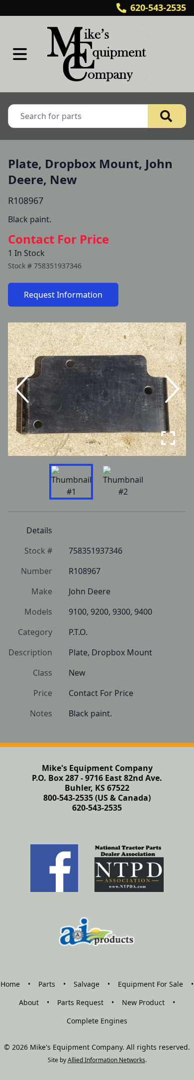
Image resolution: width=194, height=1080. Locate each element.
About (29, 1002)
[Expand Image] (168, 438)
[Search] (167, 116)
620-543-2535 (158, 7)
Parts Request (80, 1002)
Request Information (63, 294)
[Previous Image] (24, 389)
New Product (143, 1002)
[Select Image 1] (71, 482)
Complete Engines (97, 1020)
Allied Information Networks (106, 1060)
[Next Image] (170, 389)
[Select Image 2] (123, 482)
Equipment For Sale (150, 984)
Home (10, 984)
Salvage (86, 984)
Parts (46, 984)
